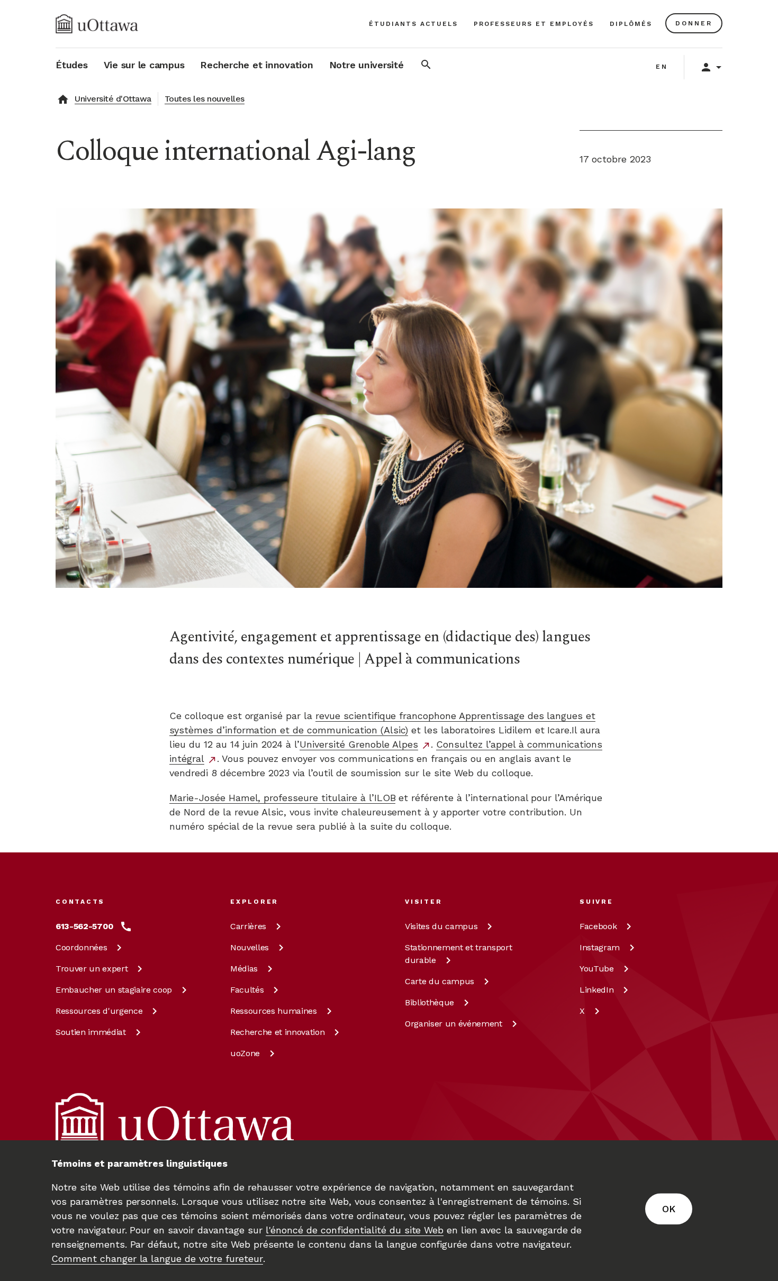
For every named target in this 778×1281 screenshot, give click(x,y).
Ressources (99, 1011)
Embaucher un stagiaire (114, 990)
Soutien (91, 1032)
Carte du (439, 981)
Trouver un (92, 969)
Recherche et (277, 1032)
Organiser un (453, 1024)
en (662, 66)
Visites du (441, 926)
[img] (97, 23)
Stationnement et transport (458, 953)
